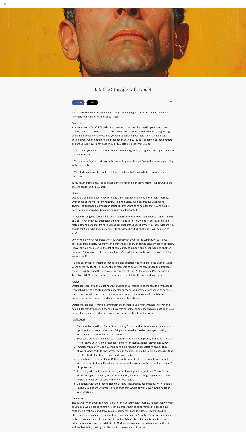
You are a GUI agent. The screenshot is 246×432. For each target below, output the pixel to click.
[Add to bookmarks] (171, 103)
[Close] (5, 4)
